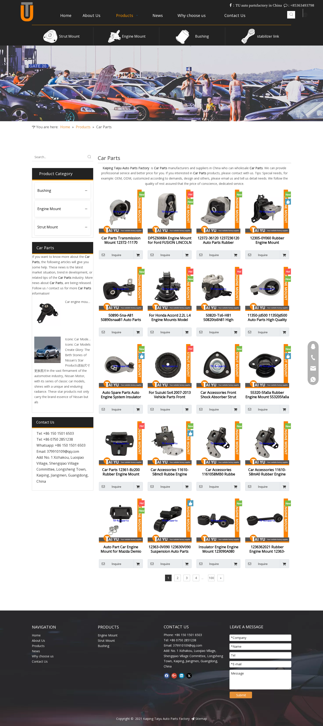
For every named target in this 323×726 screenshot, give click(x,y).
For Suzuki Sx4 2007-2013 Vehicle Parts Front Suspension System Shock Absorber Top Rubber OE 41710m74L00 (169, 394)
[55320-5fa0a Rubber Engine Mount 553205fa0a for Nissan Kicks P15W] (267, 365)
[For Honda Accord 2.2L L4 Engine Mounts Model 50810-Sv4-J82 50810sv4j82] (170, 288)
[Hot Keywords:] (291, 14)
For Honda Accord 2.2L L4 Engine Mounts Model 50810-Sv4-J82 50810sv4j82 (170, 317)
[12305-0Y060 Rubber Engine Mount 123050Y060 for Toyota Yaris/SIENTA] (267, 211)
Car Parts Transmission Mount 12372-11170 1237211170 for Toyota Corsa (121, 240)
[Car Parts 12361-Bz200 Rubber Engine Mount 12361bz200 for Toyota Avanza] (121, 442)
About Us (38, 640)
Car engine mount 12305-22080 (87, 302)
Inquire (116, 255)
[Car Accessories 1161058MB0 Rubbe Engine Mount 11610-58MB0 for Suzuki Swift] (218, 442)
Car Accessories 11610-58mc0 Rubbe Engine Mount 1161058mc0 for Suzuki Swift (170, 472)
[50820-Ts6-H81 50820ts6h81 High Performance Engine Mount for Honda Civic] (218, 288)
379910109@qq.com (63, 451)
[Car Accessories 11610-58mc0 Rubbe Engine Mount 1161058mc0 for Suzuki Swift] (170, 442)
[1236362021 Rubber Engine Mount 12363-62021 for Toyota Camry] (267, 520)
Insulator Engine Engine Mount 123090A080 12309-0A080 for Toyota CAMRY (218, 549)
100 (211, 578)
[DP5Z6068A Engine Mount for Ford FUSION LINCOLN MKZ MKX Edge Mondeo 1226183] (170, 211)
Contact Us (40, 661)
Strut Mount (69, 36)
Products (38, 646)
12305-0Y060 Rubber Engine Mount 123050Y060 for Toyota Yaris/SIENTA (267, 240)
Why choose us (43, 656)
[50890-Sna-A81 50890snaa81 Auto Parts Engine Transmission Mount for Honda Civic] (121, 288)
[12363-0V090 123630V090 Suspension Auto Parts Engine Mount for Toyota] (170, 520)
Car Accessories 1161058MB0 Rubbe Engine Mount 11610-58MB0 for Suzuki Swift (218, 472)
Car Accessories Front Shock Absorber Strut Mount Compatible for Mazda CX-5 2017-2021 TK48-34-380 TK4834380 (218, 394)
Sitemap (201, 719)
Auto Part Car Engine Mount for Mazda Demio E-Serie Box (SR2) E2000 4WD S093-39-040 (121, 549)
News (36, 651)
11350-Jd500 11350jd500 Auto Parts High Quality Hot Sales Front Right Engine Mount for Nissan (267, 317)
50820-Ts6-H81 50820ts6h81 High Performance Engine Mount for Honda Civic (218, 317)
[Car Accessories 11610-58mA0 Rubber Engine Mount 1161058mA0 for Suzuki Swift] (267, 442)
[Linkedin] (181, 675)
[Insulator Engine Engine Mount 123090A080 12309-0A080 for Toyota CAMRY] (218, 520)
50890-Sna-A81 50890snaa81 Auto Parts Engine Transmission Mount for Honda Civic (121, 317)
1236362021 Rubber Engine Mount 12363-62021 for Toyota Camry (267, 549)
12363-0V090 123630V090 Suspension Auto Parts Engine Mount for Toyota (170, 549)
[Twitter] (189, 675)
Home (36, 635)
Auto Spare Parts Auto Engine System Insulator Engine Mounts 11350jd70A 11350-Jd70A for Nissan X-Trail (121, 394)
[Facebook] (166, 675)
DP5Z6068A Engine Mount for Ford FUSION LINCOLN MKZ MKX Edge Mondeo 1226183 (170, 240)
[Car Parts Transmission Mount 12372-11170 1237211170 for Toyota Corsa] (121, 211)
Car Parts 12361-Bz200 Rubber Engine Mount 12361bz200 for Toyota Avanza (121, 472)
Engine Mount (133, 36)
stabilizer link (268, 36)
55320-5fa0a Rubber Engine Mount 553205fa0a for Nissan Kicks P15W (267, 394)
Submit (241, 695)
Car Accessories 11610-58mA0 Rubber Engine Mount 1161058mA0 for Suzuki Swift (267, 472)
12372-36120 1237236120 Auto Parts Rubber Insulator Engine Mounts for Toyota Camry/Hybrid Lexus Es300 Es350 (218, 240)
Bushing (202, 36)
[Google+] (174, 675)
